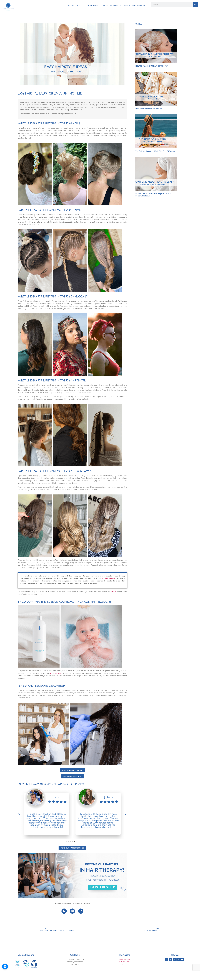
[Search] (195, 4)
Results (79, 5)
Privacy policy (124, 959)
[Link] (174, 959)
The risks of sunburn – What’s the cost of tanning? (155, 151)
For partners (114, 5)
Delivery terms (124, 962)
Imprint (125, 964)
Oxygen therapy (92, 5)
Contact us (142, 5)
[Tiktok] (80, 911)
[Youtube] (182, 959)
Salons (105, 5)
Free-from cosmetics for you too (148, 109)
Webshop (127, 5)
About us (71, 5)
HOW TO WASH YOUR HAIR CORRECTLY (151, 66)
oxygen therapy (108, 578)
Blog (133, 5)
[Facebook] (64, 911)
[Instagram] (72, 911)
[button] (19, 813)
